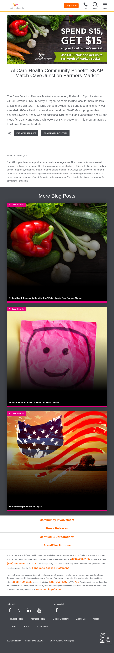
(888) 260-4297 (16, 563)
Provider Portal (16, 619)
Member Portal (38, 619)
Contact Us (42, 626)
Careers (13, 626)
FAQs (27, 626)
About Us (81, 619)
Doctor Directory (61, 619)
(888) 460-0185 (80, 559)
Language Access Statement (50, 568)
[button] (95, 5)
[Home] (17, 6)
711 (35, 563)
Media (96, 619)
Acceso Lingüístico (48, 589)
